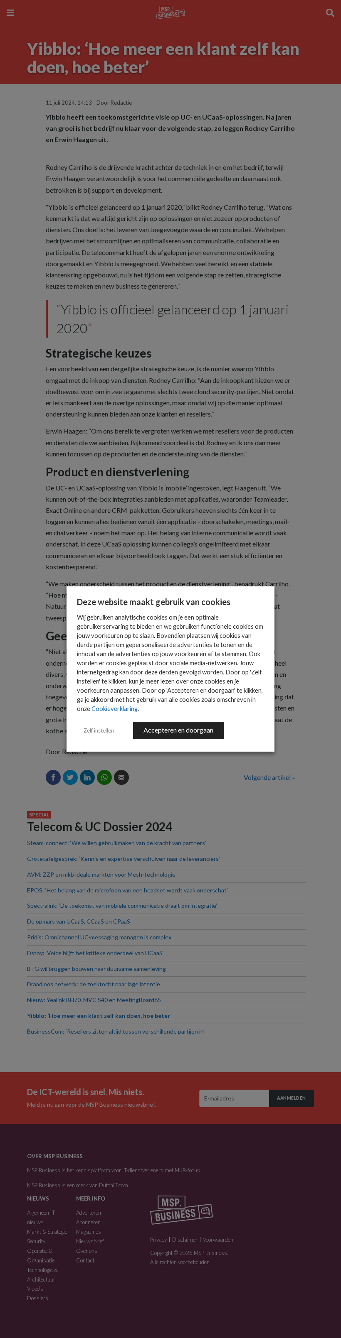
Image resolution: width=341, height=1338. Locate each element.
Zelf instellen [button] (99, 730)
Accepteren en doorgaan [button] (178, 730)
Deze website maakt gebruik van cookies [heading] (153, 602)
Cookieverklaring (114, 708)
